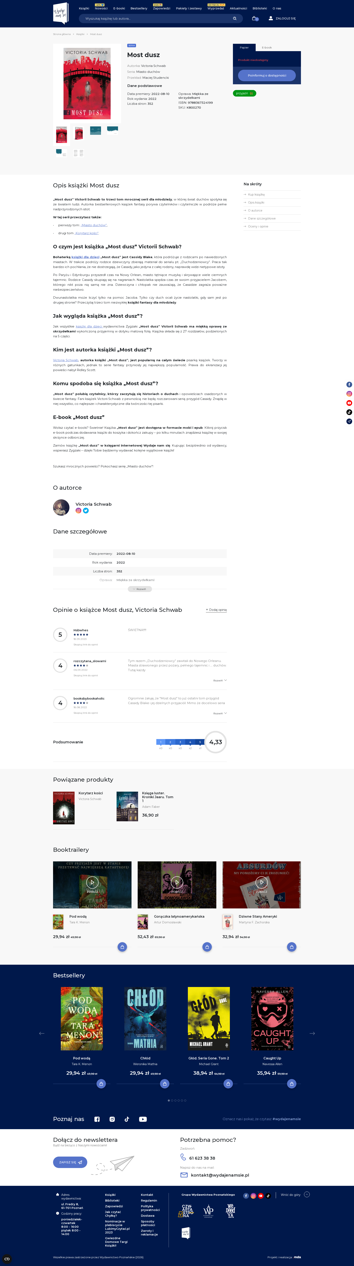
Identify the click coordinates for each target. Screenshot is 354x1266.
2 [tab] (172, 1100)
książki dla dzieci (89, 326)
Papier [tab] (244, 47)
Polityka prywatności (150, 1208)
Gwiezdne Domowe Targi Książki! (116, 1241)
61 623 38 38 (201, 1158)
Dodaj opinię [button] (218, 610)
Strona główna (62, 34)
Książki (84, 8)
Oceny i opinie (258, 226)
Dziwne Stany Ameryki (258, 916)
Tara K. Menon (79, 922)
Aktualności (238, 8)
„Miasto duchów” (94, 225)
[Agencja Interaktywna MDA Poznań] (297, 1257)
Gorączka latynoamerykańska (179, 916)
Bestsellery (138, 8)
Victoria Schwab (153, 66)
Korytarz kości (91, 793)
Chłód (145, 1058)
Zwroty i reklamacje (149, 1232)
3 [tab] (175, 1100)
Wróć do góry (291, 1195)
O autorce (255, 210)
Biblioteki (260, 8)
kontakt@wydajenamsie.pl (219, 1175)
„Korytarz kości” (86, 233)
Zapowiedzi (161, 8)
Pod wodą (78, 916)
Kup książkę (256, 194)
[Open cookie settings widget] (7, 1259)
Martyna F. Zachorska (254, 922)
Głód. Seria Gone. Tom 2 (208, 1058)
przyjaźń (244, 93)
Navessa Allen (272, 1064)
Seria (131, 45)
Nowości (101, 8)
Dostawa (147, 1216)
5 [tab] (182, 1100)
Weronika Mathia (145, 1064)
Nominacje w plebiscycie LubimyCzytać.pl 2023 (117, 1227)
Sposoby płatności (148, 1223)
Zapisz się (67, 1162)
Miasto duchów (148, 72)
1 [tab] (169, 1100)
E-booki (119, 8)
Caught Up (272, 1058)
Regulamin (149, 1200)
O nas (277, 8)
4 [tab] (179, 1100)
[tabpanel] (81, 1035)
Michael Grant (209, 1064)
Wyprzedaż (216, 8)
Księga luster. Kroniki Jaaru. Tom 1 (157, 797)
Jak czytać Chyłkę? (113, 1214)
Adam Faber (151, 807)
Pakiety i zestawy (189, 8)
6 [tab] (185, 1100)
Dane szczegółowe (262, 218)
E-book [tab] (267, 47)
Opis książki (256, 202)
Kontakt (147, 1195)
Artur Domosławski (167, 922)
